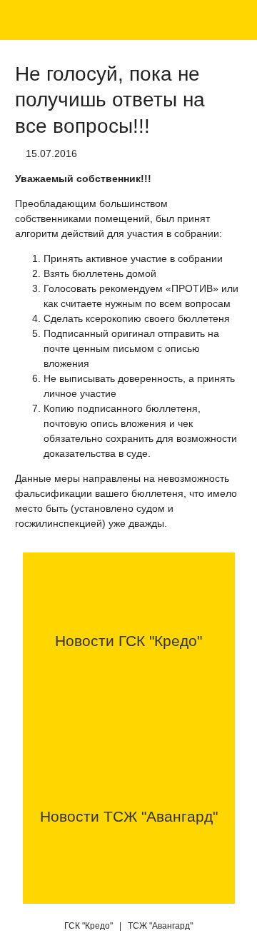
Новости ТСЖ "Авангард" (129, 816)
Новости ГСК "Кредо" (128, 640)
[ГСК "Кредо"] (31, 21)
